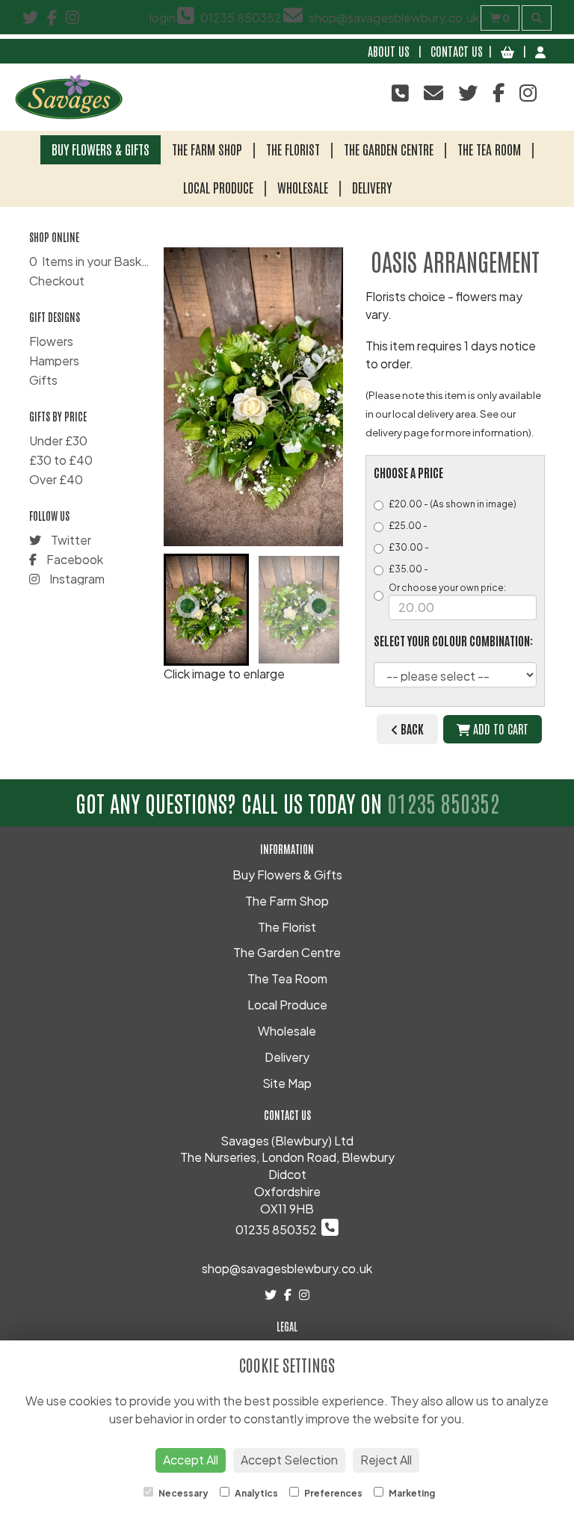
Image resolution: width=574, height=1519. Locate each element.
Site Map (287, 1083)
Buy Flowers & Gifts (100, 149)
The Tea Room (489, 149)
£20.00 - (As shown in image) (452, 504)
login (162, 17)
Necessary (183, 1493)
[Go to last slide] (188, 606)
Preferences (332, 1493)
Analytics (255, 1493)
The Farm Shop (207, 149)
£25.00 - (408, 525)
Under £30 (58, 440)
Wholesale (302, 187)
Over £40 (56, 479)
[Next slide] (319, 606)
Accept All (190, 1459)
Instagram (76, 579)
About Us (389, 50)
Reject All (386, 1459)
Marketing (411, 1493)
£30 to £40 (61, 460)
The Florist (293, 149)
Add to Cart (499, 728)
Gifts (43, 380)
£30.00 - (409, 547)
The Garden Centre (388, 149)
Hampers (54, 360)
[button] (206, 610)
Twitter (70, 540)
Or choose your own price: (447, 587)
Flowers (51, 341)
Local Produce (218, 187)
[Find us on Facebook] (56, 17)
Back (411, 728)
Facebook (73, 559)
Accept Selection (289, 1459)
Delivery (372, 187)
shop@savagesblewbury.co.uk (287, 1268)
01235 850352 (443, 802)
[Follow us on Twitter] (34, 17)
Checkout (56, 280)
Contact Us (456, 50)
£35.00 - (408, 569)
